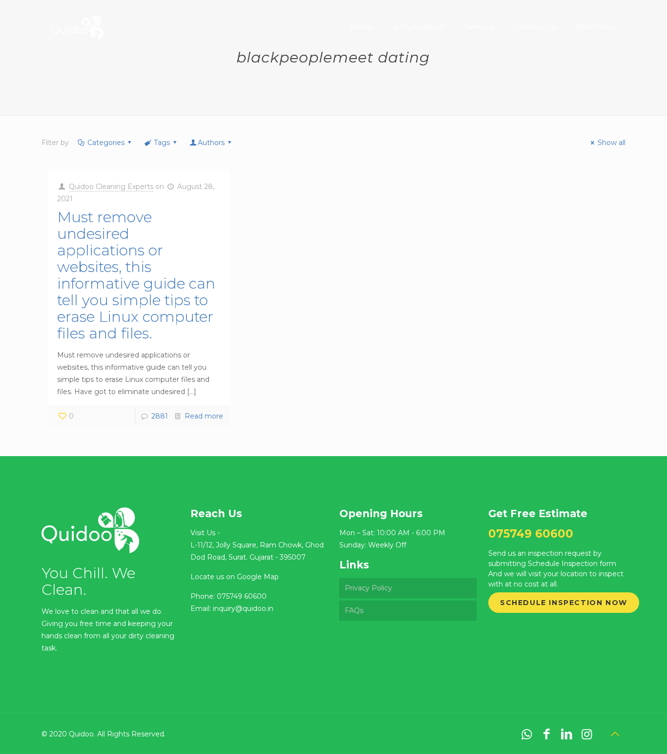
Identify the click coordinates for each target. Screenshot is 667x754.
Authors (211, 142)
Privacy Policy (368, 588)
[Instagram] (586, 734)
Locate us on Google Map (234, 576)
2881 (159, 416)
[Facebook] (546, 734)
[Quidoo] (77, 19)
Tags (162, 142)
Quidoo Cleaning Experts (111, 186)
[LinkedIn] (566, 734)
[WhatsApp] (526, 734)
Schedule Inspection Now (563, 602)
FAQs (354, 610)
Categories (106, 142)
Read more (204, 416)
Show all (611, 142)
